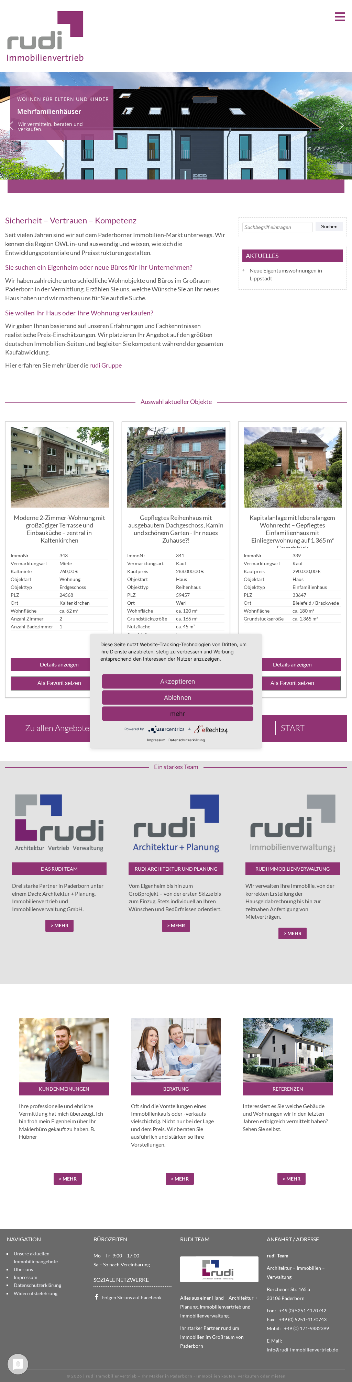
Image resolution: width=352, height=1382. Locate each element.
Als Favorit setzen (59, 683)
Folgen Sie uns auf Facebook (132, 1297)
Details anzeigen (59, 664)
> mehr (59, 925)
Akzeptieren (177, 681)
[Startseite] (45, 36)
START (293, 728)
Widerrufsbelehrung (35, 1293)
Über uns (23, 1269)
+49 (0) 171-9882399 (306, 1328)
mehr (177, 713)
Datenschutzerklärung (37, 1285)
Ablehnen (177, 697)
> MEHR (68, 1179)
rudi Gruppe (105, 365)
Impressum (25, 1277)
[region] (176, 125)
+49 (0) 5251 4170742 (302, 1310)
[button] (10, 125)
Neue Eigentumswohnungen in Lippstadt (286, 274)
